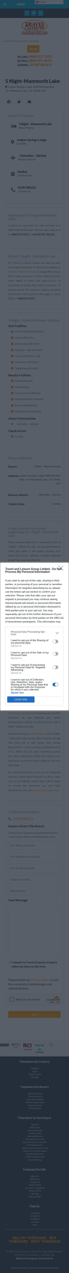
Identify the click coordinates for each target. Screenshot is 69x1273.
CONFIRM (20, 699)
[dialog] (34, 636)
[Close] (62, 569)
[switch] (55, 641)
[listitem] (34, 632)
